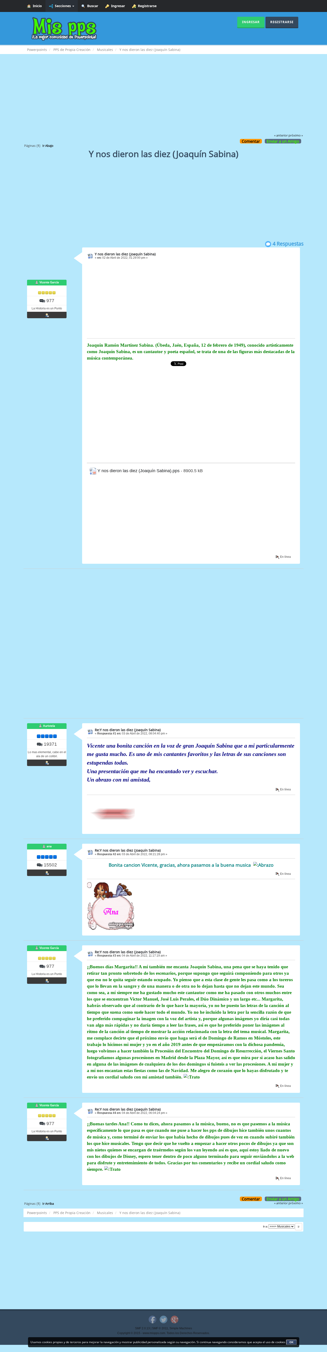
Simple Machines (180, 1328)
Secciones (62, 6)
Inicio (36, 6)
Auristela (49, 726)
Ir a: (265, 1226)
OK (291, 1342)
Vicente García (49, 282)
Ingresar (117, 6)
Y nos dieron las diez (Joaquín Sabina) (125, 254)
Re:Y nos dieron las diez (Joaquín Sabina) (128, 730)
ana (49, 846)
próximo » (295, 135)
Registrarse (146, 6)
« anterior (281, 135)
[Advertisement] (163, 97)
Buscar (91, 6)
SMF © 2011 (160, 1328)
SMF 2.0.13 (142, 1328)
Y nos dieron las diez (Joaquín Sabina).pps (138, 470)
